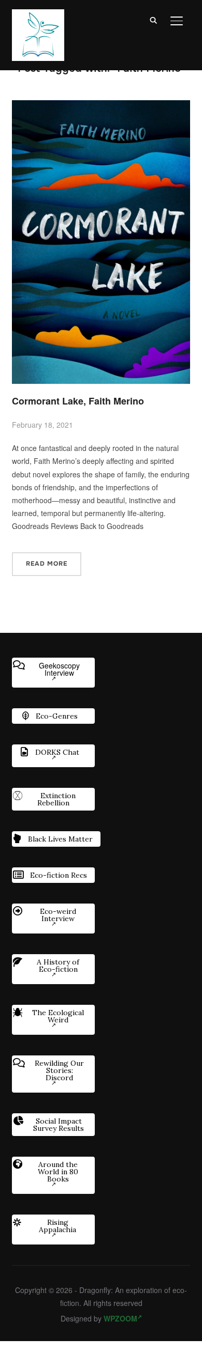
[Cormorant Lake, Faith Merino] (101, 106)
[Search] (153, 19)
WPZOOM (120, 1318)
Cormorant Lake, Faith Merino (78, 401)
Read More (46, 563)
